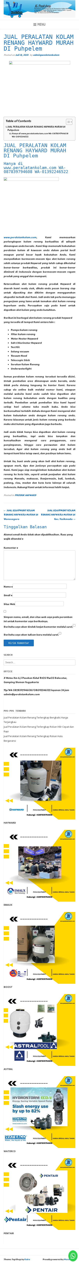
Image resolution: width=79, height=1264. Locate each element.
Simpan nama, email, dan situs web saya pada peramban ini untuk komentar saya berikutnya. (38, 619)
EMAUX (8, 904)
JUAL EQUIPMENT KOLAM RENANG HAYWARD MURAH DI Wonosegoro (21, 515)
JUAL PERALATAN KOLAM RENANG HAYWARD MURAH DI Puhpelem (36, 128)
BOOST (8, 987)
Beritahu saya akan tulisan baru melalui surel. (31, 635)
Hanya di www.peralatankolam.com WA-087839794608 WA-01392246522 (40, 135)
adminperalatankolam (46, 55)
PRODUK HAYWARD (25, 495)
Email (8, 595)
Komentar (11, 548)
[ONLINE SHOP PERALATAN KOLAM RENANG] (39, 9)
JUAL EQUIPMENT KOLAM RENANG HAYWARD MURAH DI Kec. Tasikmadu (58, 515)
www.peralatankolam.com (20, 237)
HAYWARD (10, 822)
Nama (8, 587)
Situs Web (9, 604)
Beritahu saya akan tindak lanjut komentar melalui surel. (38, 627)
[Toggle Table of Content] (67, 122)
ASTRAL (8, 1069)
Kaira (27, 1259)
